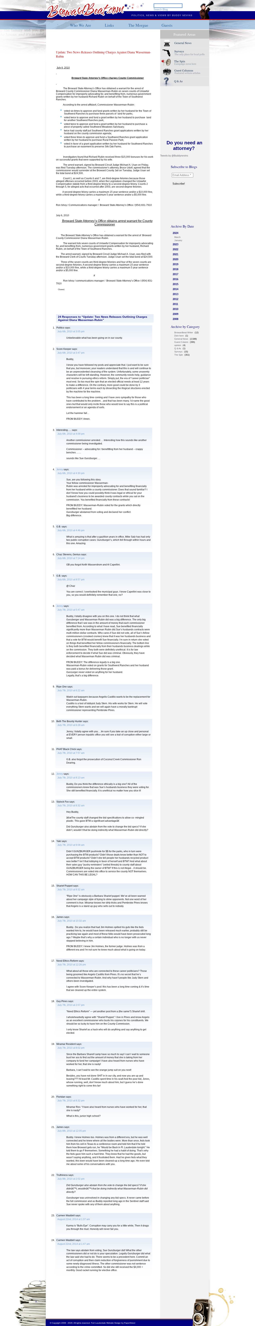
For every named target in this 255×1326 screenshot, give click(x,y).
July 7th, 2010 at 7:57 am (70, 753)
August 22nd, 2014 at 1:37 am (73, 1219)
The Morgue (138, 25)
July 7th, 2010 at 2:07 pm (70, 1005)
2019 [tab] (175, 264)
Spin (184, 62)
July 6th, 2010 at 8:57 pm (70, 579)
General (184, 43)
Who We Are (80, 25)
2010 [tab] (175, 309)
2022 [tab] (175, 249)
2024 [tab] (175, 233)
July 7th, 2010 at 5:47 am (70, 609)
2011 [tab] (175, 304)
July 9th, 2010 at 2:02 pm (70, 1178)
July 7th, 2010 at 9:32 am (70, 889)
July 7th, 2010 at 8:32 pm (70, 1100)
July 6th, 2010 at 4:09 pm (70, 433)
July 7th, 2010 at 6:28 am (70, 725)
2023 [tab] (175, 244)
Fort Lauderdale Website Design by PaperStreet (113, 1323)
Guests (167, 25)
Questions (184, 81)
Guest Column (181, 342)
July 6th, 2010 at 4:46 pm (70, 530)
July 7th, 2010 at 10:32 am (71, 920)
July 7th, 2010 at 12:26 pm (71, 964)
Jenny (59, 469)
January (178, 240)
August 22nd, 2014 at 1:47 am (73, 1244)
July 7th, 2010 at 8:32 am (70, 805)
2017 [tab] (175, 274)
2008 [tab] (175, 319)
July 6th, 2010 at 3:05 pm (70, 331)
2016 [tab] (175, 279)
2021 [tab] (175, 254)
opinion (177, 345)
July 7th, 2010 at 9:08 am (70, 845)
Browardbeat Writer (183, 332)
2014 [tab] (175, 289)
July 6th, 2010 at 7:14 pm (70, 558)
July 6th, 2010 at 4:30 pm (70, 473)
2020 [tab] (175, 259)
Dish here (179, 335)
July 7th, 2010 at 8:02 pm (70, 1047)
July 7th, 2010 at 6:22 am (70, 690)
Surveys (184, 53)
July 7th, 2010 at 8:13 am (70, 777)
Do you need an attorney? (184, 145)
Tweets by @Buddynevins (174, 155)
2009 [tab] (175, 314)
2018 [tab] (175, 269)
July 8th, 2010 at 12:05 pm (71, 1130)
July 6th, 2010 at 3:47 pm (70, 352)
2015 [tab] (175, 284)
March (177, 237)
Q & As (177, 348)
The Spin (178, 355)
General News (181, 339)
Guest (184, 72)
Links (109, 25)
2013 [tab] (175, 294)
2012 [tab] (175, 299)
